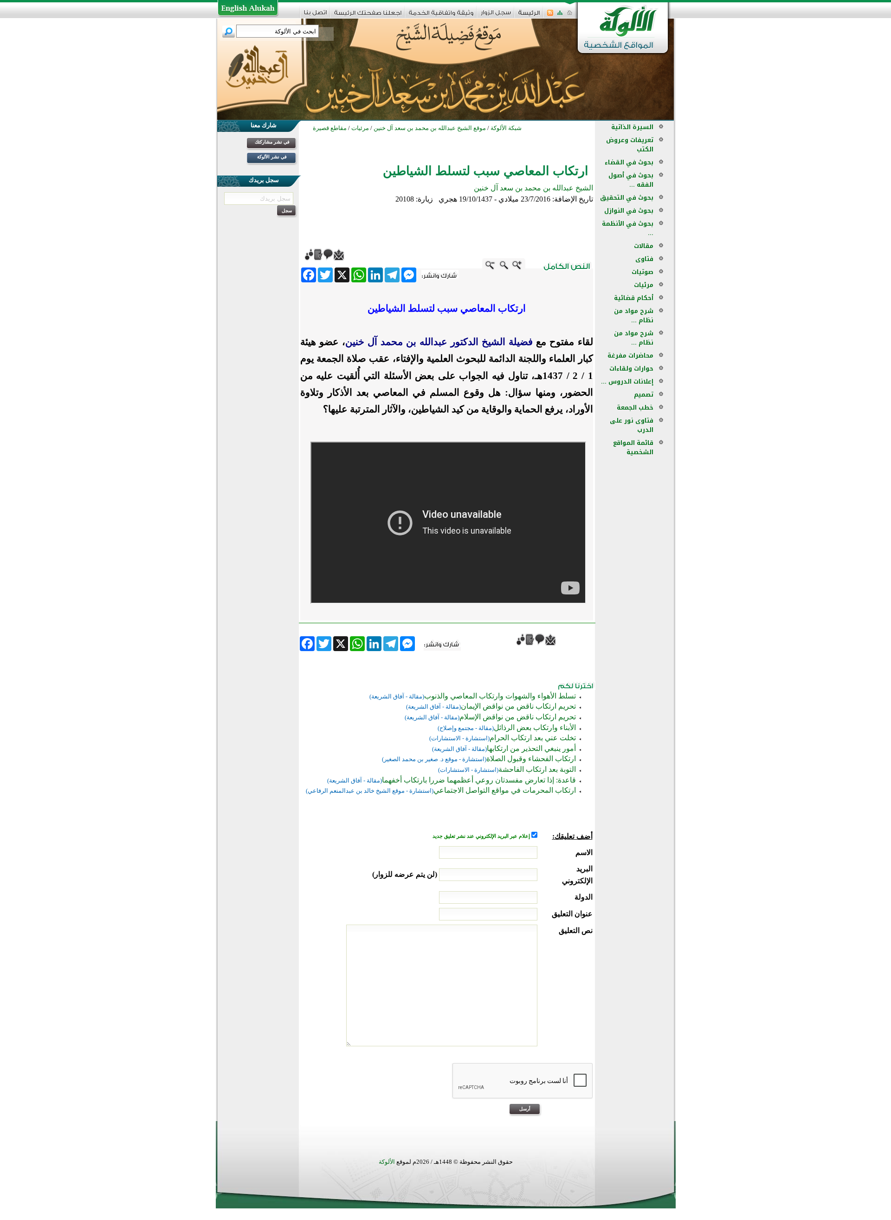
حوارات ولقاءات (631, 368)
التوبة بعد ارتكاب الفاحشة (537, 769)
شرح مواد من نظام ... (633, 315)
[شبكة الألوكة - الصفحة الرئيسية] (529, 16)
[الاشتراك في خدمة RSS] (550, 15)
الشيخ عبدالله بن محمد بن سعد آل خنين (533, 188)
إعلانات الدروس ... (627, 381)
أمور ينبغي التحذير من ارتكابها (531, 748)
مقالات (643, 246)
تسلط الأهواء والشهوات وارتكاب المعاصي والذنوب (500, 696)
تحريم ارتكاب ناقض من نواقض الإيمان (518, 706)
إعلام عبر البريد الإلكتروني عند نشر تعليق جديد (482, 836)
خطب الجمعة (635, 407)
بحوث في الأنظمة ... (627, 228)
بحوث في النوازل (628, 210)
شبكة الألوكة (506, 127)
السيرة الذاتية (632, 127)
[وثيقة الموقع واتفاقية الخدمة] (441, 16)
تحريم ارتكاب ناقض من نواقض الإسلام (517, 717)
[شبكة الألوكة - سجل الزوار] (496, 15)
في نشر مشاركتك (272, 141)
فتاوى (644, 259)
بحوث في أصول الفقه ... (630, 180)
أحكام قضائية (633, 298)
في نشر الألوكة (272, 156)
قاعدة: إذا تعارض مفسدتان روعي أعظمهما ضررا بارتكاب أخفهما (479, 780)
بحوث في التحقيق (626, 197)
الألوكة (387, 1161)
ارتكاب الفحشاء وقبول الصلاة (531, 759)
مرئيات (643, 285)
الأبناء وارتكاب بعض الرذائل (535, 727)
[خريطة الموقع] (560, 15)
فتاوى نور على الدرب (631, 425)
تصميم (643, 394)
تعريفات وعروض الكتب (629, 144)
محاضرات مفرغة (630, 355)
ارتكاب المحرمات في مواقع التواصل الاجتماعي (504, 790)
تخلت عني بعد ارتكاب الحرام (533, 738)
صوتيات (642, 272)
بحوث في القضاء (629, 162)
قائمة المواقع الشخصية (633, 447)
